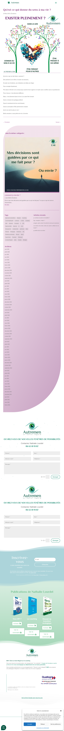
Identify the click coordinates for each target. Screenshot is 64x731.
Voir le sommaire (16, 631)
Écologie (25, 240)
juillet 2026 (7, 251)
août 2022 (7, 370)
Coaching (24, 218)
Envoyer (55, 477)
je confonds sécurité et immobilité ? (41, 217)
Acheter (16, 623)
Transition (14, 237)
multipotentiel (15, 229)
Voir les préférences (55, 724)
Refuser (43, 724)
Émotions (13, 13)
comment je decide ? (12, 195)
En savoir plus (32, 572)
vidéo (15, 240)
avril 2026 (7, 259)
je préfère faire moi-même (39, 230)
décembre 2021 (8, 391)
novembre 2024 (8, 304)
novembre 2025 (8, 273)
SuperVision (8, 237)
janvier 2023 (7, 360)
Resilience (19, 231)
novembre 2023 (8, 333)
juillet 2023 (7, 344)
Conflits (22, 220)
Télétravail (20, 237)
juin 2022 (7, 375)
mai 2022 (7, 378)
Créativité (27, 220)
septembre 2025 (8, 278)
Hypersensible (8, 226)
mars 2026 (7, 262)
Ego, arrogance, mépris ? (39, 220)
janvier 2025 (7, 299)
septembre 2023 (8, 339)
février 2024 (7, 325)
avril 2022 (7, 381)
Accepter (29, 724)
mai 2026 (7, 257)
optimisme (22, 229)
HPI (23, 223)
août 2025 (7, 280)
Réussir (17, 234)
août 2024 (7, 312)
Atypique (19, 218)
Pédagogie (12, 231)
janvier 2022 (7, 389)
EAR (6, 223)
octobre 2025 (8, 275)
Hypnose (15, 226)
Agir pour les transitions (10, 218)
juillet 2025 (7, 283)
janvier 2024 (7, 328)
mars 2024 (7, 323)
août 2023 (7, 341)
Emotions (11, 223)
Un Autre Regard (8, 240)
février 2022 (7, 386)
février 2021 (7, 405)
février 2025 (7, 296)
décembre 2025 (8, 270)
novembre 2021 (8, 394)
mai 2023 (7, 349)
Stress (22, 234)
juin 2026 (7, 254)
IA (18, 226)
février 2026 (7, 265)
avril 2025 (7, 291)
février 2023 (7, 357)
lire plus (7, 204)
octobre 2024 (8, 307)
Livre (22, 226)
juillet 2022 (7, 373)
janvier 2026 (7, 267)
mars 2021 (7, 402)
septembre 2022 (8, 368)
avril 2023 (7, 352)
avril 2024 (7, 320)
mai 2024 (7, 317)
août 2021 (7, 397)
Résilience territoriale (9, 234)
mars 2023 (7, 354)
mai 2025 (7, 288)
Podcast (7, 231)
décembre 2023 (8, 331)
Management (8, 229)
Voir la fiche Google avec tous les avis (32, 698)
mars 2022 (7, 383)
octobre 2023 (8, 336)
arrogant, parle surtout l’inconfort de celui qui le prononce (46, 223)
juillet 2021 (7, 399)
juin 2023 (7, 346)
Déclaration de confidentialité (43, 727)
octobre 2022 (8, 365)
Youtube (19, 240)
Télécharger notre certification (13, 689)
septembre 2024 (8, 310)
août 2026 (7, 249)
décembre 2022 (8, 362)
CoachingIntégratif (9, 220)
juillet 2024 (7, 315)
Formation (16, 223)
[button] (61, 711)
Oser (27, 229)
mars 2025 (7, 294)
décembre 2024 (8, 302)
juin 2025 (7, 286)
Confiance (17, 220)
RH (23, 231)
